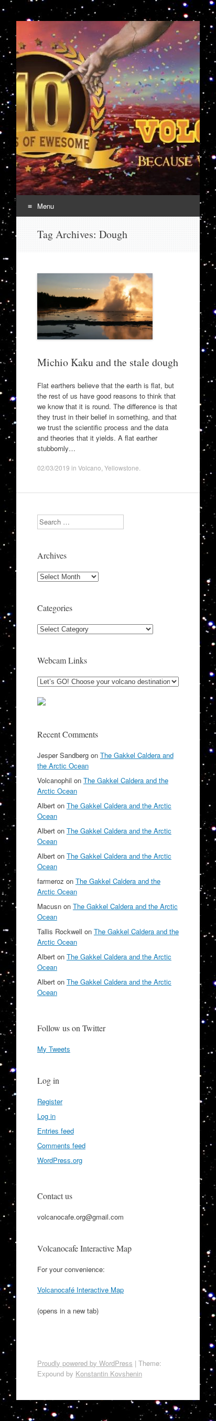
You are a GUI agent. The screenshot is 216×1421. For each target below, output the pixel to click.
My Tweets (53, 1049)
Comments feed (61, 1145)
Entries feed (55, 1131)
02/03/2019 (53, 467)
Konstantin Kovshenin (108, 1374)
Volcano (89, 467)
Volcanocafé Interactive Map (80, 1290)
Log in (46, 1116)
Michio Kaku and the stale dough (107, 362)
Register (49, 1101)
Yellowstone (121, 467)
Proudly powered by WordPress (85, 1363)
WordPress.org (59, 1160)
